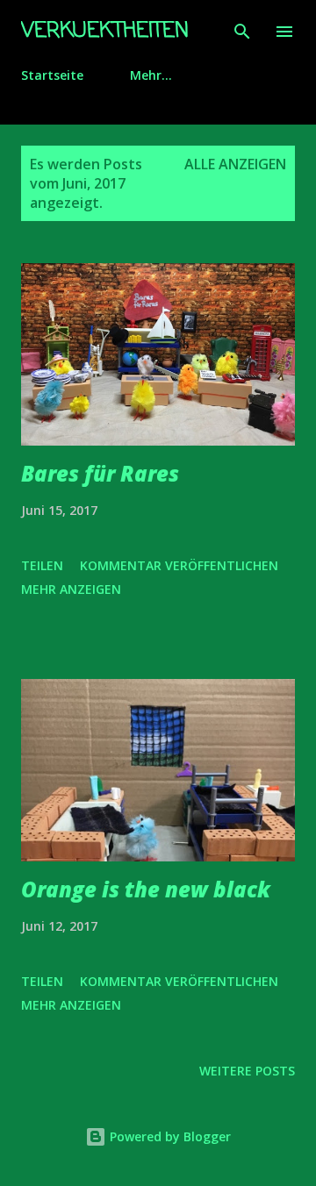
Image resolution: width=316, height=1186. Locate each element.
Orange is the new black (145, 889)
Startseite (52, 75)
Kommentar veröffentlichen (179, 565)
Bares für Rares (100, 473)
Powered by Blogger (168, 1136)
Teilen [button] (42, 565)
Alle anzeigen (235, 164)
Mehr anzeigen (71, 589)
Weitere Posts (247, 1070)
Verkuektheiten (105, 31)
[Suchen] (242, 31)
